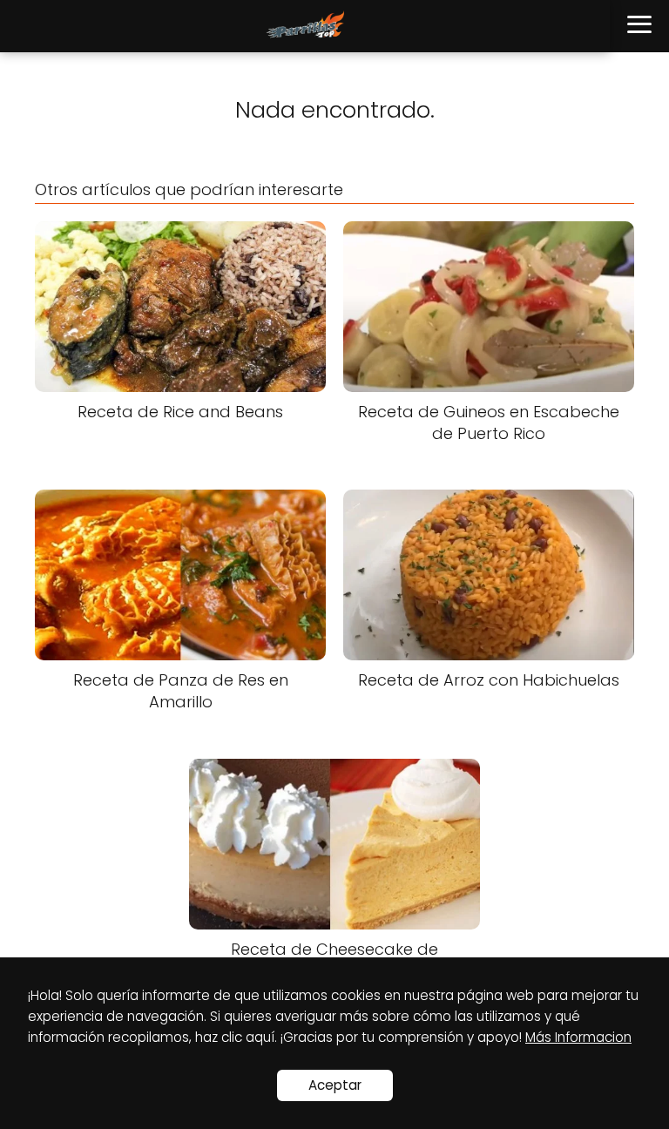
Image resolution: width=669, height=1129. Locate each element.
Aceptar (335, 1085)
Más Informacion (578, 1037)
